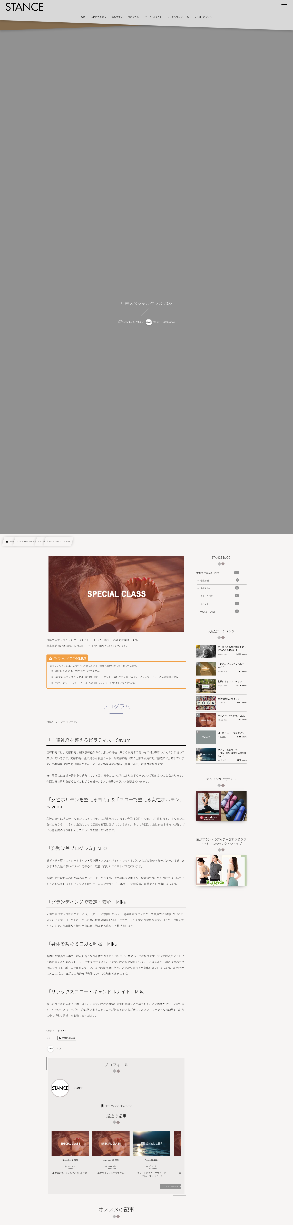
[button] (284, 4)
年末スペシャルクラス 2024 (110, 1173)
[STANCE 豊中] (24, 7)
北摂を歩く (219, 588)
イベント (219, 603)
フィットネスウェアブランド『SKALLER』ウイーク (151, 1175)
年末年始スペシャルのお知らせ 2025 (70, 1173)
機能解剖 (219, 580)
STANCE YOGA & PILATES (217, 573)
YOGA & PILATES (219, 611)
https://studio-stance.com (118, 1106)
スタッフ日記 (219, 596)
